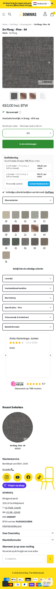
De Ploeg (13, 24)
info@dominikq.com (12, 526)
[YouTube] (17, 477)
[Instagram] (6, 477)
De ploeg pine (26, 24)
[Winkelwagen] (52, 14)
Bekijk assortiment (4, 14)
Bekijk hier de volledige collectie (28, 268)
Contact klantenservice (38, 183)
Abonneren (50, 559)
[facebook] (28, 477)
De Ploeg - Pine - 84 (17, 446)
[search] (9, 14)
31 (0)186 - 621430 (13, 507)
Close (28, 533)
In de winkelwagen (28, 144)
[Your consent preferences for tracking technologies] (5, 584)
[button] (49, 62)
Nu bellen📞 (8, 469)
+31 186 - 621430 (13, 512)
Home (4, 24)
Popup (20, 112)
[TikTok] (39, 477)
